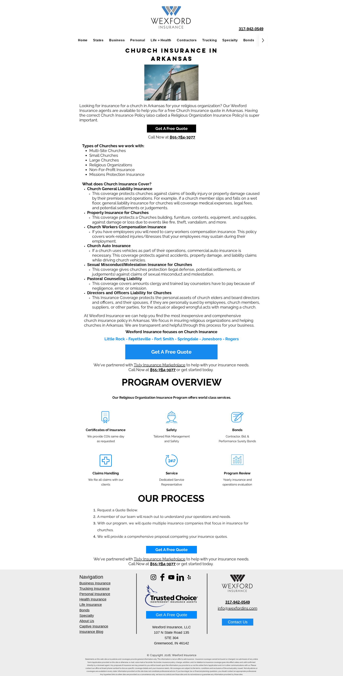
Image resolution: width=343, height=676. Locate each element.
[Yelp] (189, 577)
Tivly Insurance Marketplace (159, 365)
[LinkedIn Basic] (180, 577)
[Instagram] (153, 577)
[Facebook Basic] (162, 577)
